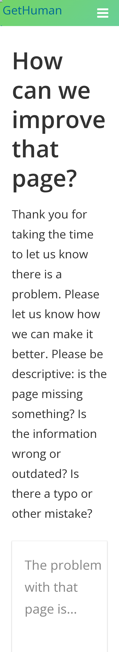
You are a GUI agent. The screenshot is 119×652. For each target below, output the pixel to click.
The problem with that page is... (63, 586)
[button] (102, 13)
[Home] (41, 13)
